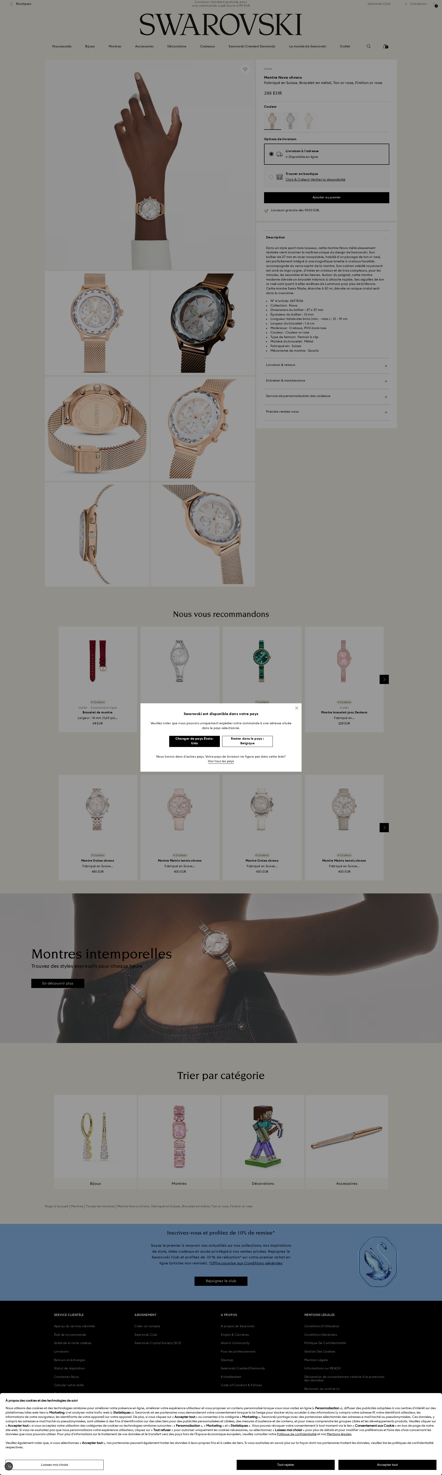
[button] (296, 708)
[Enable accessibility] (9, 1466)
